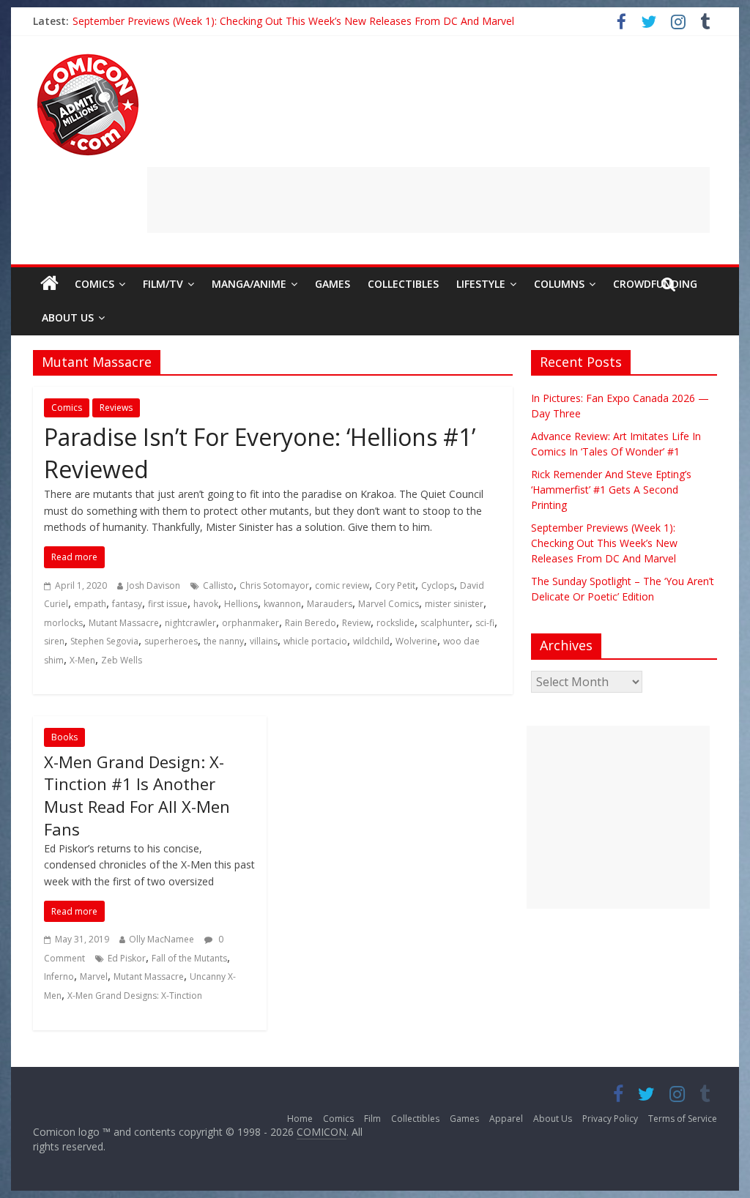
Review (356, 623)
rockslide (395, 623)
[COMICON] (88, 59)
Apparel (506, 1118)
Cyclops (437, 585)
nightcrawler (190, 623)
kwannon (282, 604)
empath (90, 604)
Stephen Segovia (104, 641)
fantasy (127, 604)
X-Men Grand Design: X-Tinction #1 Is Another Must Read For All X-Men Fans (137, 795)
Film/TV (163, 284)
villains (264, 641)
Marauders (329, 604)
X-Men (82, 660)
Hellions (241, 604)
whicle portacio (315, 641)
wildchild (371, 641)
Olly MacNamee (161, 939)
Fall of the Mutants (189, 958)
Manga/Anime (249, 284)
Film (372, 1118)
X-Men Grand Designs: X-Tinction (134, 995)
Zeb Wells (121, 660)
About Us (68, 317)
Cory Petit (395, 585)
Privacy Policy (610, 1118)
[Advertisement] (428, 200)
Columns (559, 284)
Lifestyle (480, 284)
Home (300, 1118)
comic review (342, 585)
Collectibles (403, 284)
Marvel (94, 976)
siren (54, 641)
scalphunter (444, 623)
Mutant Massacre (124, 623)
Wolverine (416, 641)
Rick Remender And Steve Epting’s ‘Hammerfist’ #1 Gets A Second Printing (611, 489)
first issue (168, 604)
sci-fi (484, 623)
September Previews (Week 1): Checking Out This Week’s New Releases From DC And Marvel (293, 21)
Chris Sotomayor (274, 585)
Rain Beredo (310, 623)
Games (332, 284)
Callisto (218, 585)
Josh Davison (153, 585)
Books (64, 737)
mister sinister (454, 604)
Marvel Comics (388, 604)
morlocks (63, 623)
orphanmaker (250, 623)
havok (205, 604)
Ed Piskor (127, 958)
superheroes (171, 641)
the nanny (224, 641)
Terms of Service (682, 1118)
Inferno (59, 976)
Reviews (116, 407)
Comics (94, 284)
